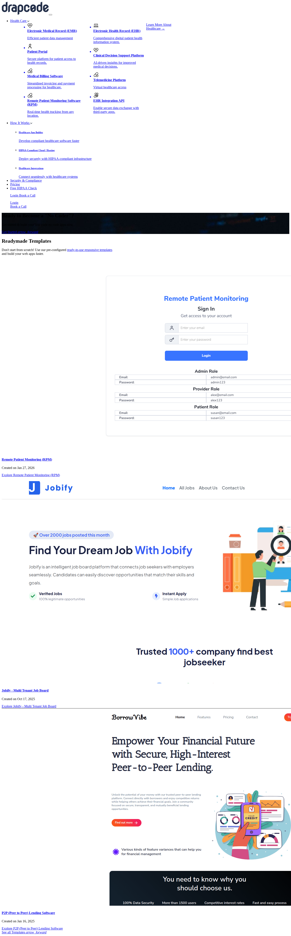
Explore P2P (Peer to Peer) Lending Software (32, 928)
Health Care (18, 21)
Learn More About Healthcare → (158, 26)
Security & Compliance (26, 180)
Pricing (15, 184)
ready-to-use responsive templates (89, 250)
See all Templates (24, 932)
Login (14, 195)
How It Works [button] (20, 123)
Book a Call (27, 195)
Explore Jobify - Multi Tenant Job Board (29, 706)
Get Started (20, 232)
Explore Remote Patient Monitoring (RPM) (31, 475)
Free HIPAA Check (23, 188)
